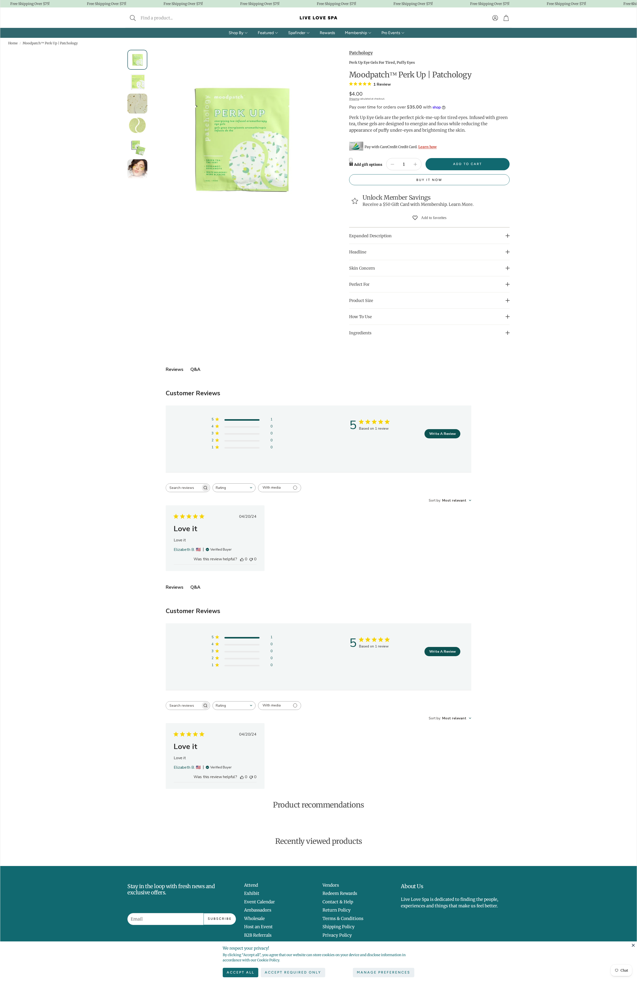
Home (13, 43)
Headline (357, 251)
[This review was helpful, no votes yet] (242, 559)
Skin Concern (362, 268)
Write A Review (442, 433)
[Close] (633, 945)
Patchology (361, 53)
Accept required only (293, 972)
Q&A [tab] (195, 369)
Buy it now (429, 180)
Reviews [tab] (174, 369)
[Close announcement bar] (632, 3)
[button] (165, 18)
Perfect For (359, 284)
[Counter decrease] (392, 164)
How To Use (360, 316)
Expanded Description (370, 235)
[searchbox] (183, 488)
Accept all (240, 972)
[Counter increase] (415, 164)
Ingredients (360, 332)
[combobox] (234, 487)
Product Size (361, 300)
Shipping (354, 98)
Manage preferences (383, 972)
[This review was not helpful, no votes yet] (251, 559)
